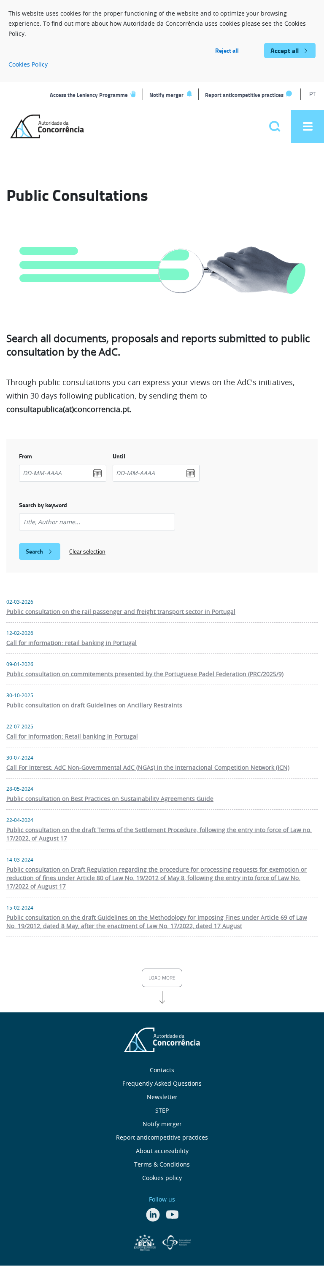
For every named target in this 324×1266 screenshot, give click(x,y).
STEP (162, 1110)
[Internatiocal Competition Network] (176, 1242)
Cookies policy (162, 1178)
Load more (162, 978)
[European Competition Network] (146, 1242)
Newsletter (162, 1097)
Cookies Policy (28, 64)
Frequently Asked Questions (162, 1083)
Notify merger (166, 95)
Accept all (284, 50)
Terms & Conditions (162, 1164)
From (25, 456)
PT (312, 93)
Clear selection (87, 551)
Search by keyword (43, 505)
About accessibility (162, 1151)
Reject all (227, 50)
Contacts (162, 1070)
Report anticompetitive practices (244, 95)
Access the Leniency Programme (89, 95)
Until (119, 456)
